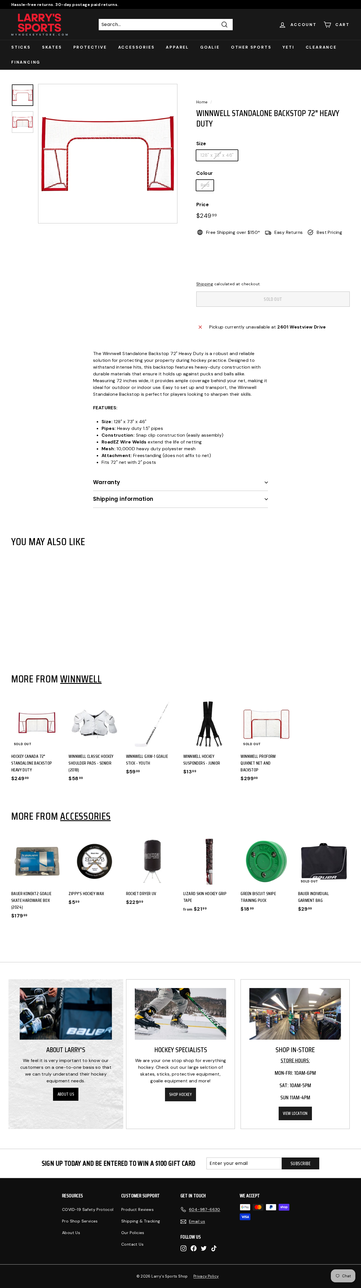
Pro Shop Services (80, 1221)
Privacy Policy (206, 1276)
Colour (204, 173)
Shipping (204, 284)
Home (202, 102)
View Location (295, 1113)
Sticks (21, 47)
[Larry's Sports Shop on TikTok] (214, 1248)
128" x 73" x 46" (217, 155)
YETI (288, 47)
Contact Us (132, 1244)
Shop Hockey (180, 1094)
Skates (52, 47)
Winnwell (81, 679)
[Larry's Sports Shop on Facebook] (194, 1248)
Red (205, 185)
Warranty (106, 482)
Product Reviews (137, 1209)
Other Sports (251, 47)
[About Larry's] (66, 1014)
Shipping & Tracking (140, 1221)
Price (202, 204)
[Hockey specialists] (180, 1014)
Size (201, 143)
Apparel (177, 47)
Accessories (136, 47)
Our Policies (132, 1232)
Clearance (321, 47)
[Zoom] (107, 153)
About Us (66, 1094)
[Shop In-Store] (295, 1014)
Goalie (210, 47)
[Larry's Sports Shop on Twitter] (204, 1248)
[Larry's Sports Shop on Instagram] (183, 1248)
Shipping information (123, 499)
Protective (90, 47)
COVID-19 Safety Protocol (88, 1209)
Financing (25, 62)
